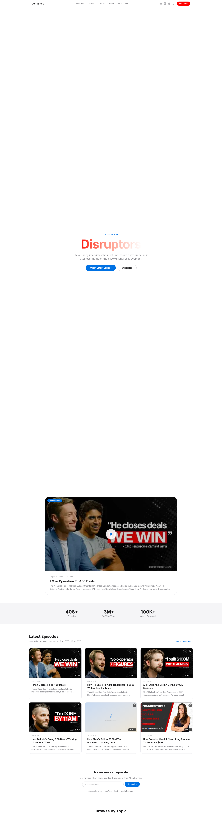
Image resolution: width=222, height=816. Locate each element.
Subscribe (183, 3)
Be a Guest (123, 3)
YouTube (108, 791)
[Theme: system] (173, 3)
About (111, 3)
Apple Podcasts (127, 791)
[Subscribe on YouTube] (161, 3)
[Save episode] (78, 651)
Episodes (80, 3)
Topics (102, 3)
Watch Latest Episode (101, 268)
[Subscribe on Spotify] (165, 3)
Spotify (116, 791)
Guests (91, 3)
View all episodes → (184, 641)
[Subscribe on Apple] (169, 3)
